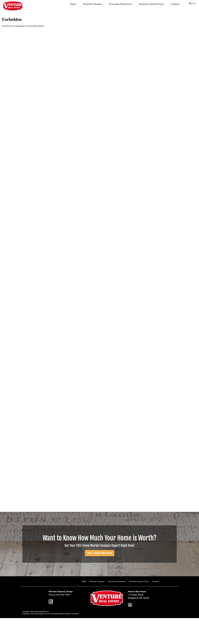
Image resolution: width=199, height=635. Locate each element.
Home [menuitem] (73, 4)
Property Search (97, 581)
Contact (155, 581)
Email (193, 3)
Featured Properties (117, 581)
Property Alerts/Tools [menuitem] (151, 4)
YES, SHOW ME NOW (99, 553)
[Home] (13, 5)
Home (84, 581)
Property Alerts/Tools (139, 581)
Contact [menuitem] (175, 4)
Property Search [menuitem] (92, 4)
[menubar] (125, 4)
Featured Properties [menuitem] (120, 4)
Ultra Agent (75, 614)
